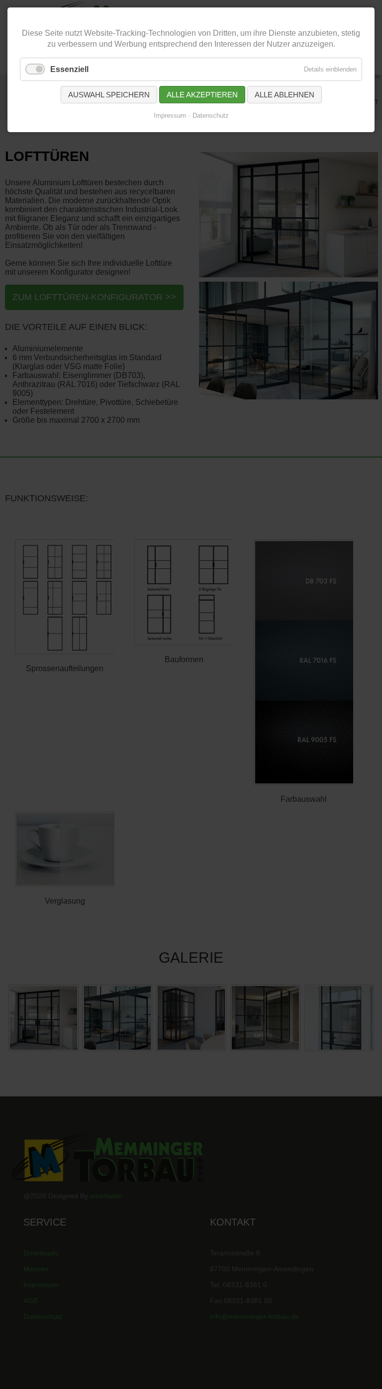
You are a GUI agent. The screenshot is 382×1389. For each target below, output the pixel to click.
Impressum (170, 115)
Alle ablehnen (284, 94)
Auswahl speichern (109, 94)
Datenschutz (210, 115)
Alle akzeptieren (202, 94)
